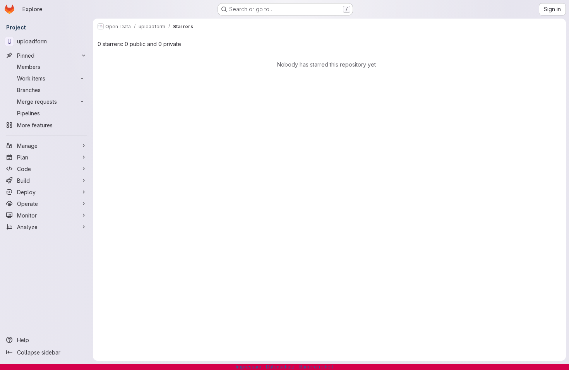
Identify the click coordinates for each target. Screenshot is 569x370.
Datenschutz (280, 367)
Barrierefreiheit (316, 367)
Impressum (248, 367)
